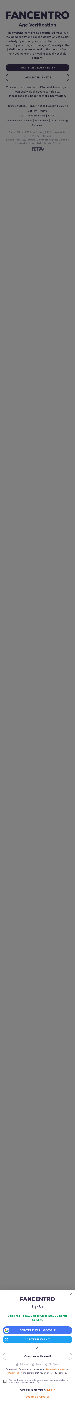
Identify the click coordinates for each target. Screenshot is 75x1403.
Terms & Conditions (55, 1369)
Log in (51, 1389)
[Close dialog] (71, 1293)
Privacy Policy (14, 1373)
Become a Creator (37, 1396)
